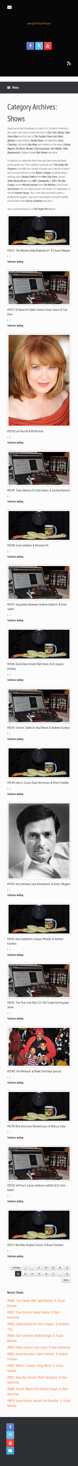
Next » (66, 1279)
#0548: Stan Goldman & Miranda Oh (27, 545)
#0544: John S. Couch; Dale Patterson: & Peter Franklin (38, 783)
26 (46, 1273)
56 (67, 1273)
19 (53, 1267)
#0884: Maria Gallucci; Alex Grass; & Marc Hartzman (38, 1347)
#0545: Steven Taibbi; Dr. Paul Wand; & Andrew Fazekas (38, 728)
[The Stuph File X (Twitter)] (39, 46)
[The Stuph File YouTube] (48, 46)
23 (25, 1273)
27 (53, 1273)
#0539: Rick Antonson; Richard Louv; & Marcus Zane (36, 1126)
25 (39, 1273)
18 (46, 1267)
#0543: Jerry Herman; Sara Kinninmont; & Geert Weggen (38, 884)
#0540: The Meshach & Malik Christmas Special (34, 1071)
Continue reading (15, 261)
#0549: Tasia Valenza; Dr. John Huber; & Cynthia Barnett (39, 490)
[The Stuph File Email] (10, 1451)
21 (67, 1267)
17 (39, 1267)
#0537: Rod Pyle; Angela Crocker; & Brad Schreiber (35, 1245)
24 (32, 1273)
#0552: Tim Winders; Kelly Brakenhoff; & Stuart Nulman (38, 250)
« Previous (16, 1267)
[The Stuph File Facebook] (30, 46)
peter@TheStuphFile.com (39, 23)
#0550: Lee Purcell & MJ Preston (25, 431)
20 (60, 1267)
